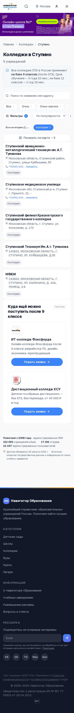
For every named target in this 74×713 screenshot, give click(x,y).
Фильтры (18, 116)
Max (35, 657)
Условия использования (45, 679)
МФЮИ (11, 274)
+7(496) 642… (23, 166)
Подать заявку (35, 362)
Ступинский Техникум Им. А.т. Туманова (37, 247)
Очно (25, 106)
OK (16, 657)
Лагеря (8, 572)
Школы (8, 543)
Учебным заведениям (18, 597)
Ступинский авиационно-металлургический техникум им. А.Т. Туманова (34, 150)
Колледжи (26, 44)
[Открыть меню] (67, 6)
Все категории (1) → (17, 127)
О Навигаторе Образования (22, 590)
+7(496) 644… (23, 197)
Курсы (7, 565)
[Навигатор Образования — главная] (10, 6)
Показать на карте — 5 (39, 137)
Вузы (6, 558)
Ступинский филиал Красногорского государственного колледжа (34, 217)
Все (8, 106)
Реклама (60, 307)
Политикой (48, 648)
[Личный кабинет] (57, 6)
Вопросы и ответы (16, 611)
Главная (8, 44)
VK (6, 657)
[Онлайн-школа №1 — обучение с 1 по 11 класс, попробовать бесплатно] (37, 24)
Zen (44, 657)
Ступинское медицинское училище (33, 184)
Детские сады (13, 536)
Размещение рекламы (18, 604)
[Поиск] (26, 6)
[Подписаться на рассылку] (67, 638)
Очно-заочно (49, 106)
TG (26, 657)
